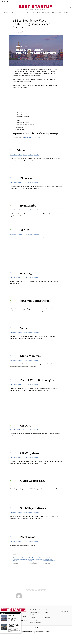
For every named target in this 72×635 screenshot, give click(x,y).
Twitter (25, 155)
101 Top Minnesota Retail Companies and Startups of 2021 (13, 617)
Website (20, 155)
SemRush (37, 137)
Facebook (30, 155)
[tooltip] (2, 2)
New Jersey (15, 16)
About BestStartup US (35, 609)
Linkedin (36, 155)
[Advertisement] (36, 100)
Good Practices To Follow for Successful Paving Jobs (13, 625)
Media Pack (33, 614)
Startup (46, 614)
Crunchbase (27, 137)
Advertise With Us (34, 612)
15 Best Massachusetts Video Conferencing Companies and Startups (35, 559)
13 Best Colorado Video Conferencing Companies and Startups (20, 559)
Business (47, 609)
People (46, 612)
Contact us (32, 617)
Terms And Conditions (35, 622)
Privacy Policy (33, 620)
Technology (47, 617)
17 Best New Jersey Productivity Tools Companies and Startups (49, 559)
